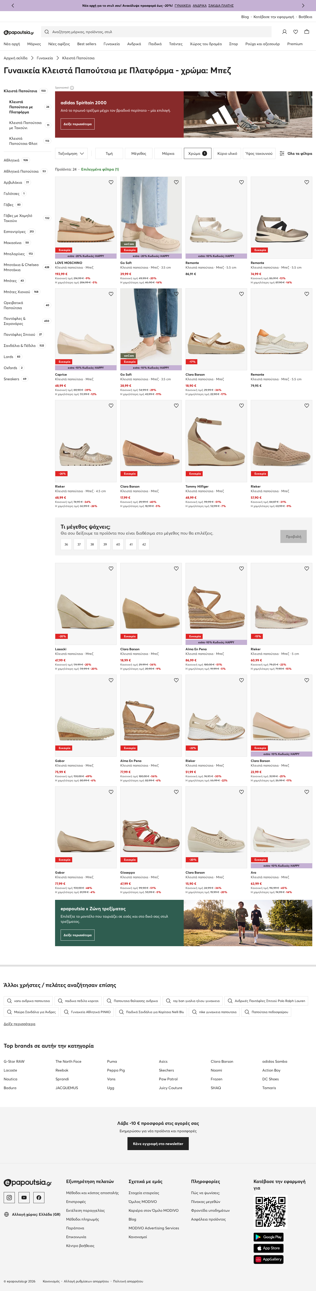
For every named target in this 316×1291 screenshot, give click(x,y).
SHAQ (216, 1087)
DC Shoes (270, 1079)
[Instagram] (9, 1197)
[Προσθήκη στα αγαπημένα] (111, 182)
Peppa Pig (116, 1070)
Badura (10, 1087)
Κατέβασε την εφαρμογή (274, 16)
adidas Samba (274, 1061)
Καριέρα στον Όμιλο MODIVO (154, 1210)
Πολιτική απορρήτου (128, 1281)
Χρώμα (196, 153)
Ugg (110, 1087)
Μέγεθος (138, 153)
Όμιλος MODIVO (143, 1201)
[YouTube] (24, 1197)
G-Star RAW (14, 1061)
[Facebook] (38, 1197)
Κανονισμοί (138, 1236)
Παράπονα (75, 1228)
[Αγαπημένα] (295, 31)
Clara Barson (222, 1061)
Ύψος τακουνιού (259, 153)
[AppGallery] (269, 1259)
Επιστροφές (76, 1201)
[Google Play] (269, 1237)
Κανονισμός (51, 1281)
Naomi (216, 1070)
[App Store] (269, 1248)
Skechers (166, 1070)
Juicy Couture (170, 1087)
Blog (245, 16)
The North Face (68, 1061)
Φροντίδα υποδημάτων (210, 1210)
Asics (163, 1061)
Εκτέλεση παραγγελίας (85, 1210)
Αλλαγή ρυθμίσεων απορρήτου (86, 1281)
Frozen (216, 1079)
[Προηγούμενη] (13, 5)
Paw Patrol (168, 1079)
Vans (111, 1079)
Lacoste (10, 1070)
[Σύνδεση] (284, 31)
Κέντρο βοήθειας (80, 1245)
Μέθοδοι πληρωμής (82, 1219)
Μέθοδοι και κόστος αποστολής (92, 1192)
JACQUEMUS (67, 1087)
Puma (112, 1061)
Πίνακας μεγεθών (205, 1201)
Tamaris (269, 1087)
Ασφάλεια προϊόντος (208, 1219)
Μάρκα (168, 153)
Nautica (10, 1079)
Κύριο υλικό (227, 153)
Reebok (62, 1070)
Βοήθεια (305, 16)
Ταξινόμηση (67, 153)
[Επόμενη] (303, 5)
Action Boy (271, 1070)
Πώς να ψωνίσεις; (205, 1192)
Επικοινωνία (76, 1236)
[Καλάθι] (306, 31)
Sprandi (62, 1079)
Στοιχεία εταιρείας (144, 1192)
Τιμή (109, 153)
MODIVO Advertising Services (154, 1228)
